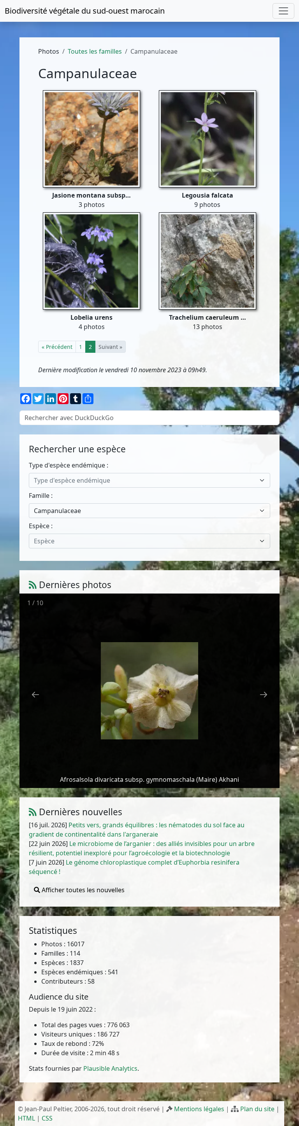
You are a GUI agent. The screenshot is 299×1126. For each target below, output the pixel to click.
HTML (26, 1118)
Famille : (41, 495)
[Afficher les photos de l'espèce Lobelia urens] (91, 260)
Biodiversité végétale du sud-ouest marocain (85, 10)
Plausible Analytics (110, 1068)
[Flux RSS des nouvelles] (33, 812)
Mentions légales (199, 1109)
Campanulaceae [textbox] (57, 510)
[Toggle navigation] (283, 11)
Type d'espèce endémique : (68, 465)
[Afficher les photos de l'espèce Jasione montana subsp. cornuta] (91, 138)
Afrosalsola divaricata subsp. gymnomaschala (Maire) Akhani (149, 779)
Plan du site (257, 1109)
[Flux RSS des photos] (33, 585)
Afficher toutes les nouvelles (82, 890)
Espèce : (41, 526)
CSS (47, 1118)
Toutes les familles (95, 51)
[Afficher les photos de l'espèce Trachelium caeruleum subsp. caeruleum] (207, 260)
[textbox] (144, 480)
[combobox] (149, 480)
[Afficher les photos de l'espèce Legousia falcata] (207, 138)
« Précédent (57, 346)
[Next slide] (263, 694)
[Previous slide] (35, 694)
